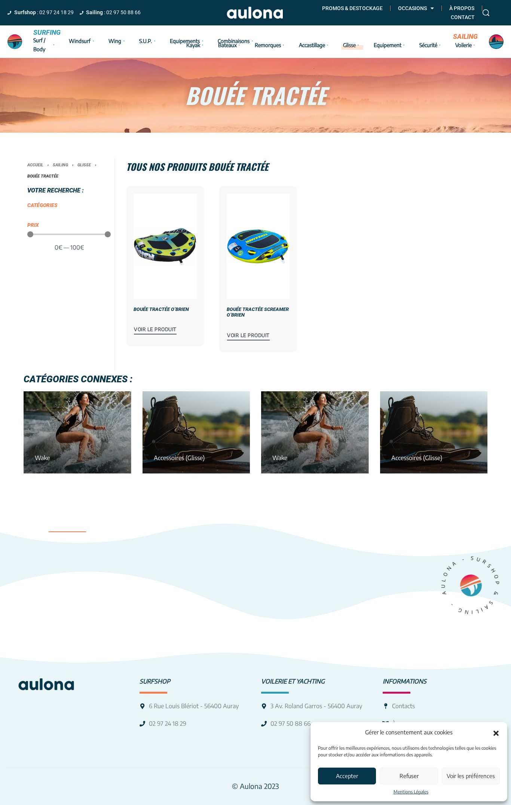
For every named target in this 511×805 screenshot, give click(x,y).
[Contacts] (385, 706)
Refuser (409, 775)
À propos (461, 8)
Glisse (84, 165)
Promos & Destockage (352, 8)
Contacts (403, 706)
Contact (463, 17)
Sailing (465, 36)
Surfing (47, 32)
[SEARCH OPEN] (486, 12)
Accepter (347, 775)
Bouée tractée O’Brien (161, 309)
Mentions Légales (411, 792)
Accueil (35, 165)
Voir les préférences (471, 775)
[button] (496, 732)
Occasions (412, 8)
